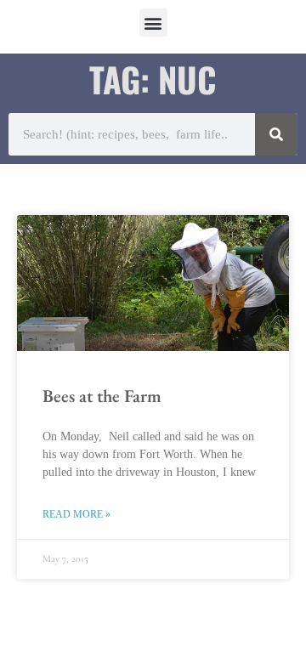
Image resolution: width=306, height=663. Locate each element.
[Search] (276, 134)
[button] (153, 22)
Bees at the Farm (102, 395)
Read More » (76, 514)
